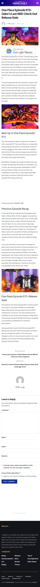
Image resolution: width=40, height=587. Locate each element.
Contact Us (19, 576)
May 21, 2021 (21, 23)
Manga (4, 564)
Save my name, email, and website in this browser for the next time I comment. (18, 466)
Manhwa (17, 556)
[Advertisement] (20, 498)
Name (4, 437)
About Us (10, 576)
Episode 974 (7, 213)
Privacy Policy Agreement (11, 473)
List (3, 562)
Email (4, 447)
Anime (4, 556)
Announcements (7, 559)
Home (3, 576)
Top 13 (29, 556)
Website (4, 456)
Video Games (32, 562)
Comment (6, 410)
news (16, 559)
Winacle (35, 582)
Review (17, 562)
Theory (17, 564)
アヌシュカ (11, 23)
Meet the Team (17, 578)
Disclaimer (28, 576)
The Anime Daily (9, 582)
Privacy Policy (32, 476)
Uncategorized (32, 559)
